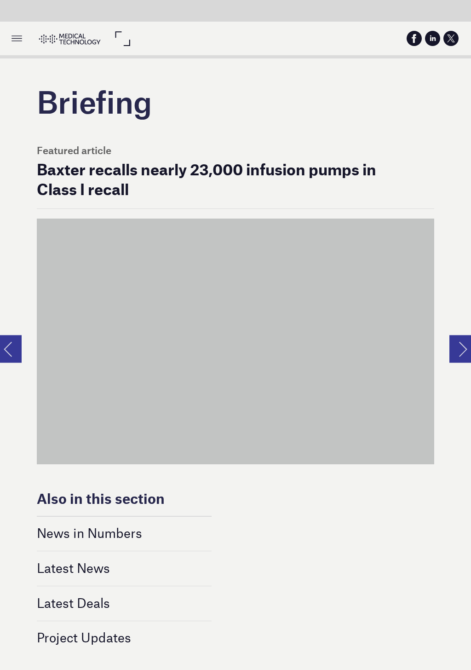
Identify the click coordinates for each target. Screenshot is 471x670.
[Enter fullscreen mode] (122, 38)
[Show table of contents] (17, 38)
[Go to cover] (70, 38)
